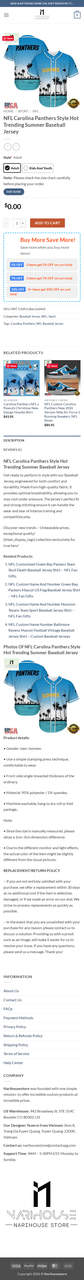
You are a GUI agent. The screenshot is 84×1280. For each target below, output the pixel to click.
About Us (11, 1024)
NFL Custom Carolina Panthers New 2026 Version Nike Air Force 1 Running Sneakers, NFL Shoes (62, 446)
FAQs (8, 1042)
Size (7, 178)
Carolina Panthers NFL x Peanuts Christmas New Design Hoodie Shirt (21, 441)
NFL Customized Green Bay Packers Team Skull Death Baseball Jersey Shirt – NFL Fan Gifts (42, 603)
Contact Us (13, 1033)
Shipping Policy (16, 1078)
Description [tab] (14, 474)
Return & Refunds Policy (23, 1069)
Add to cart (47, 256)
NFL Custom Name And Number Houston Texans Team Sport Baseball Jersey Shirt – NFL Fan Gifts (41, 643)
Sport (23, 111)
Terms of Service (16, 1087)
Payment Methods (18, 1051)
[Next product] (7, 146)
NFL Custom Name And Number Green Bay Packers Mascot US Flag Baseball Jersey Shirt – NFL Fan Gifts (44, 623)
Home (9, 111)
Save (10, 38)
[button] (6, 15)
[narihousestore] (42, 15)
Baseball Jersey (30, 350)
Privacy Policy (15, 1060)
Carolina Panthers (23, 357)
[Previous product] (16, 146)
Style (8, 157)
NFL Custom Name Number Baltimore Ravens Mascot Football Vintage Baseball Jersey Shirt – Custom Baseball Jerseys (41, 663)
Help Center (13, 1096)
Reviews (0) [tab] (13, 483)
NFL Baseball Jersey (49, 357)
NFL (36, 111)
